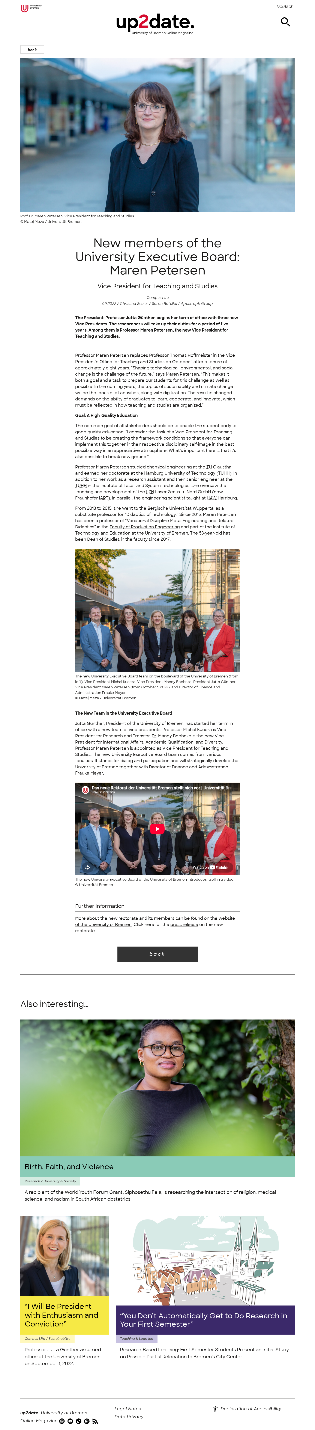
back (32, 49)
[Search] (285, 22)
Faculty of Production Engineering (145, 527)
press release (184, 924)
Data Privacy (129, 1417)
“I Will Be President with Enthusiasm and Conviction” (61, 1315)
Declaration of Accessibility (250, 1409)
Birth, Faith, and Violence (69, 1167)
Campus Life (158, 297)
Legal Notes (128, 1409)
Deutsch (285, 6)
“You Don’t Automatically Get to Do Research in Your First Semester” (203, 1320)
